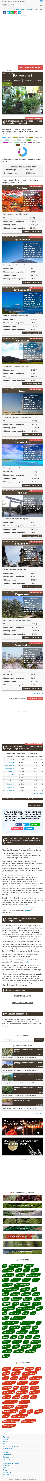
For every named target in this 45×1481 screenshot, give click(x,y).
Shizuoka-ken (10, 768)
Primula (16, 1397)
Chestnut (6, 1342)
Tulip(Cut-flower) (9, 1383)
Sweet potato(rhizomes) (25, 1308)
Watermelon (36, 1342)
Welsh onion (7, 1285)
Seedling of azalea (28, 1421)
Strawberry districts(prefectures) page (23, 1236)
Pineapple (6, 1346)
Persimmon (34, 1332)
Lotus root (20, 1275)
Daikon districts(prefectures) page (22, 1213)
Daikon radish (8, 1270)
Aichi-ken (11, 762)
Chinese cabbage (33, 1275)
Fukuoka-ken (10, 790)
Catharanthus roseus (19, 1416)
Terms (5, 1468)
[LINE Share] (12, 12)
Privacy (5, 1470)
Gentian (6, 1373)
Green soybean (8, 1308)
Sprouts (6, 1356)
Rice (4, 1265)
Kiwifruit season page (22, 1244)
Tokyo (12, 775)
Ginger (5, 1318)
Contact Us (7, 1472)
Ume (38, 1323)
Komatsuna (16, 1280)
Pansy (22, 1411)
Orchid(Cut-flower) (29, 1373)
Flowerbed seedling (10, 1411)
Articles (38, 80)
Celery (5, 1294)
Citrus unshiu (14, 1327)
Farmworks (7, 1455)
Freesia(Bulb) (22, 1392)
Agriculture (7, 80)
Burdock (35, 1270)
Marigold (39, 1411)
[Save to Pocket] (15, 12)
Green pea (36, 1304)
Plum (21, 1337)
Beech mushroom (27, 1323)
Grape (37, 1337)
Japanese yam (15, 1313)
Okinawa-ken (10, 778)
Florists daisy (18, 1369)
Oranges (37, 1346)
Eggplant (6, 1304)
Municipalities (7, 1448)
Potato (39, 1308)
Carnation (29, 1369)
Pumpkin (38, 1299)
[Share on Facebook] (4, 12)
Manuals (6, 1465)
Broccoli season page (22, 1221)
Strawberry (16, 1342)
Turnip (18, 1270)
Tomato (15, 1304)
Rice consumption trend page (22, 1252)
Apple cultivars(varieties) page (22, 1198)
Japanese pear (8, 1332)
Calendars (6, 1457)
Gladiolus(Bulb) (8, 1392)
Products (28, 80)
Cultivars (6, 1452)
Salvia (30, 1411)
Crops (22, 9)
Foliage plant (30, 9)
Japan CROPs (8, 5)
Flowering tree (8, 1407)
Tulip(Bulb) (34, 1387)
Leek (34, 1289)
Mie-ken (12, 781)
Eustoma (24, 1378)
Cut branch (7, 1387)
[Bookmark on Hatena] (19, 12)
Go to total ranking (35, 805)
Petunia (5, 1416)
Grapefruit (25, 1327)
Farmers (17, 80)
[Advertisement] (22, 39)
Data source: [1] (38, 693)
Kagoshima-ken (9, 765)
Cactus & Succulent (10, 1402)
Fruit (4, 1327)
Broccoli (36, 1294)
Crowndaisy (25, 1289)
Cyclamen (6, 1397)
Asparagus (15, 1294)
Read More (39, 1113)
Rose (38, 1369)
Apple (35, 1327)
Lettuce (5, 1299)
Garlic (33, 1313)
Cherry (28, 1337)
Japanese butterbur (22, 1285)
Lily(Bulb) (24, 1387)
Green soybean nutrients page (22, 1205)
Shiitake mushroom (18, 1318)
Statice (5, 1378)
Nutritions (6, 1459)
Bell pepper (25, 1304)
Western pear (21, 1332)
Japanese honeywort (10, 1289)
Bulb (15, 1387)
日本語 (41, 1)
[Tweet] (8, 12)
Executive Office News (11, 1463)
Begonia (25, 1397)
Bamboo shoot (8, 1275)
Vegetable (28, 1265)
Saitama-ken (10, 784)
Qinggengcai (16, 1299)
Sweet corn (26, 1346)
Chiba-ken (11, 772)
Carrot (26, 1270)
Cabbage (26, 1280)
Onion (25, 1313)
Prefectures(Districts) (10, 1446)
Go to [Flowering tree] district (33, 799)
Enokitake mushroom (10, 1323)
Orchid (33, 1397)
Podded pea (19, 1351)
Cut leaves (34, 1383)
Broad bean (31, 1351)
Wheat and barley (16, 1265)
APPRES (6, 1475)
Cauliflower (26, 1294)
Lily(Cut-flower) (35, 1378)
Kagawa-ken (10, 787)
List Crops (39, 704)
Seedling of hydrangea (11, 1421)
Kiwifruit (16, 1346)
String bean (7, 1351)
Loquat (5, 1337)
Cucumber (27, 1299)
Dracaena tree (22, 1407)
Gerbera (14, 1378)
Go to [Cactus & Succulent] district (13, 799)
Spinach (35, 1280)
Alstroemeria (22, 1383)
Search (39, 1040)
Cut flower (6, 1369)
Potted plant (34, 1392)
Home (17, 9)
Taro (4, 1313)
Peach (13, 1337)
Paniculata (15, 1373)
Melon (26, 1342)
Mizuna (5, 1280)
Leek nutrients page (22, 1228)
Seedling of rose (8, 1426)
